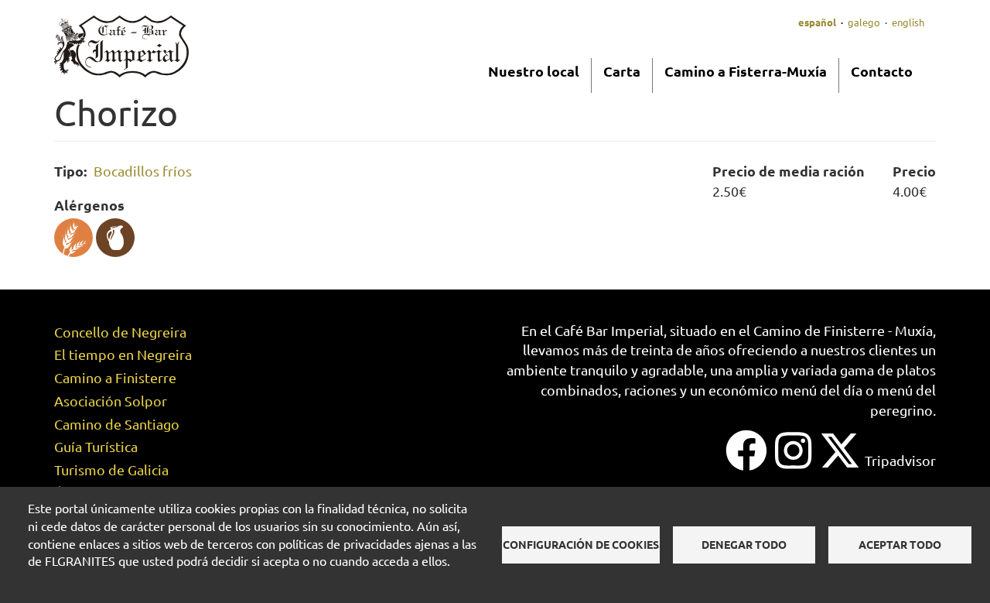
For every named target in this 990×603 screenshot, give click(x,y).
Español (817, 22)
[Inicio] (121, 44)
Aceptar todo (900, 544)
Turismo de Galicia (111, 469)
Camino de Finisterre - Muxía (843, 330)
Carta (621, 71)
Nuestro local (533, 71)
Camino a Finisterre (115, 377)
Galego (864, 22)
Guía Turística (96, 446)
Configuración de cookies (581, 544)
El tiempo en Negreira (123, 354)
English (908, 22)
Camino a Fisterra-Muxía (745, 71)
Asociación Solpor (110, 400)
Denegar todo (744, 544)
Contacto (882, 71)
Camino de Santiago (116, 424)
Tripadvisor (900, 460)
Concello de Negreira (120, 332)
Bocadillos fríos (143, 171)
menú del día (821, 390)
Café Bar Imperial (609, 330)
